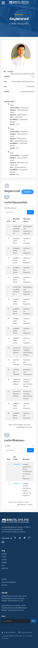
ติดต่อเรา (4, 585)
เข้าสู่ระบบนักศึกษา (10, 632)
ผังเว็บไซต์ (5, 568)
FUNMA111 (16, 483)
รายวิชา (4, 557)
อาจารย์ (4, 560)
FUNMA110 (16, 464)
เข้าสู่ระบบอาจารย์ (26, 632)
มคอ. (3, 565)
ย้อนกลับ (27, 192)
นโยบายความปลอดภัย (9, 582)
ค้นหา (30, 212)
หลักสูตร (4, 562)
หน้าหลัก (4, 554)
